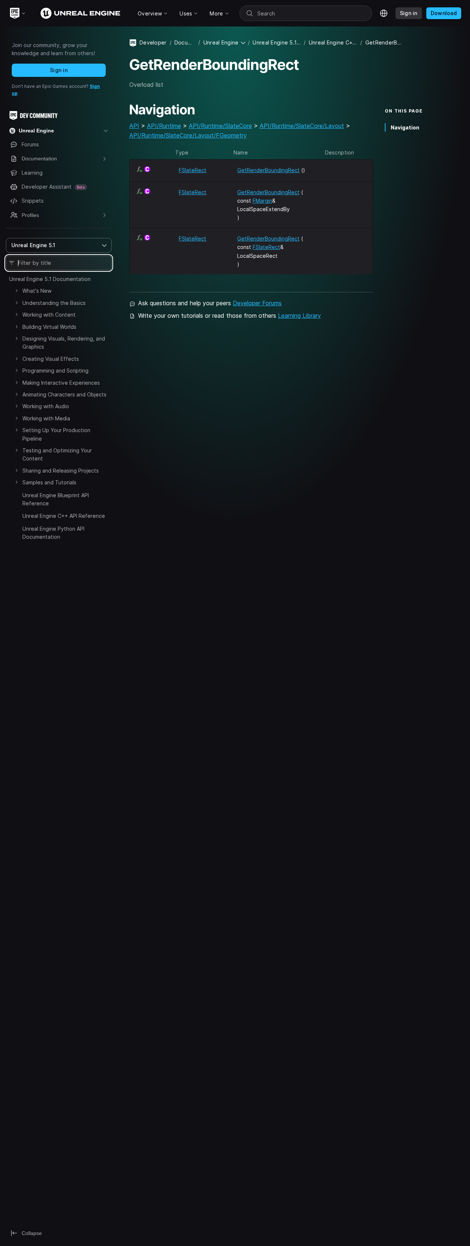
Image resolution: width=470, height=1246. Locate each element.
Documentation (185, 42)
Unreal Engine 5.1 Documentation (50, 279)
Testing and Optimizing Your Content (57, 454)
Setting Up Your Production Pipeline (56, 434)
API (134, 125)
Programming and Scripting (55, 370)
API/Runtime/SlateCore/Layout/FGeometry (188, 135)
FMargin (262, 200)
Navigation (405, 127)
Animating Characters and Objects (64, 394)
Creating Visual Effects (50, 359)
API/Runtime (164, 125)
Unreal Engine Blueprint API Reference (55, 499)
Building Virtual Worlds (49, 327)
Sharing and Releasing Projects (60, 470)
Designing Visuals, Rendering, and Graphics (63, 342)
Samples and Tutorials (49, 482)
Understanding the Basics (54, 303)
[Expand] (16, 290)
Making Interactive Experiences (61, 383)
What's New (36, 291)
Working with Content (49, 315)
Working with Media (46, 418)
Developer (153, 42)
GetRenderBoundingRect (268, 170)
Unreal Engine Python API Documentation (53, 533)
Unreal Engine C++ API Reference (63, 516)
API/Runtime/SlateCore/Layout (302, 125)
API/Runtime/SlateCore (220, 125)
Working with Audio (45, 406)
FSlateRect (192, 170)
